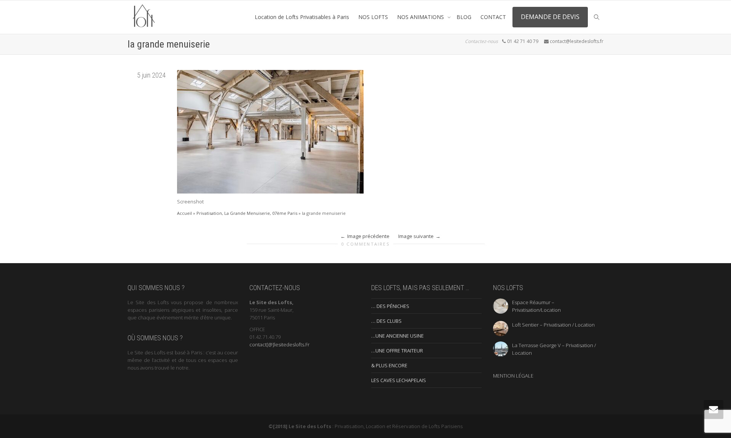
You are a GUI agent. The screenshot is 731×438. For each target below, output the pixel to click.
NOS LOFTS (373, 17)
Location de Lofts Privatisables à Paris (302, 17)
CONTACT (493, 17)
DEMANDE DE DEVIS (550, 17)
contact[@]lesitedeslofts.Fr (279, 344)
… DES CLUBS (386, 320)
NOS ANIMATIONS (421, 17)
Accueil (184, 213)
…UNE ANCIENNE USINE (397, 335)
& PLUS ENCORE (389, 365)
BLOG (463, 17)
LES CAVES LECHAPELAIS (398, 380)
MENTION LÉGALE (513, 375)
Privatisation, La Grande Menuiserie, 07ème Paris (246, 213)
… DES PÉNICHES (390, 306)
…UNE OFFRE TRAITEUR (397, 350)
